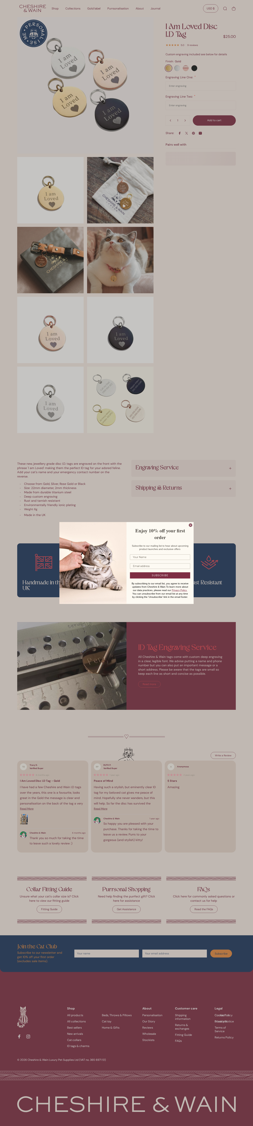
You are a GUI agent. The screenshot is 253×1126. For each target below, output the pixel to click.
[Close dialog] (190, 525)
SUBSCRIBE (160, 575)
